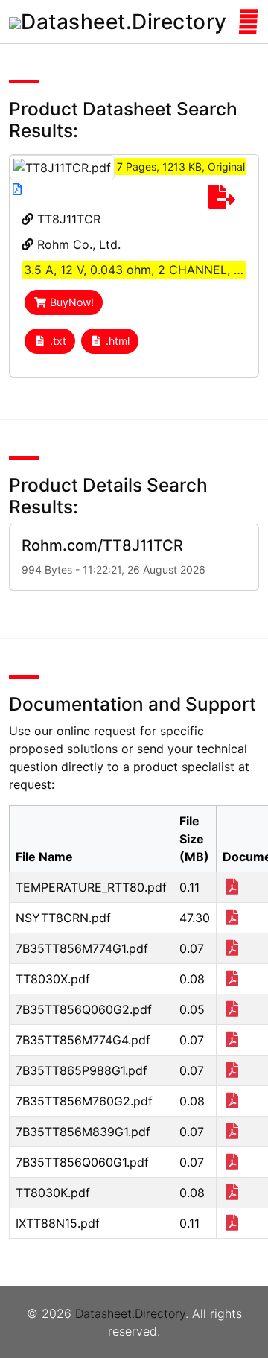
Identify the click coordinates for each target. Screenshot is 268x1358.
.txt (58, 340)
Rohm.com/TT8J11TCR (102, 545)
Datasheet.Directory (130, 1313)
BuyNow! (72, 302)
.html (118, 340)
